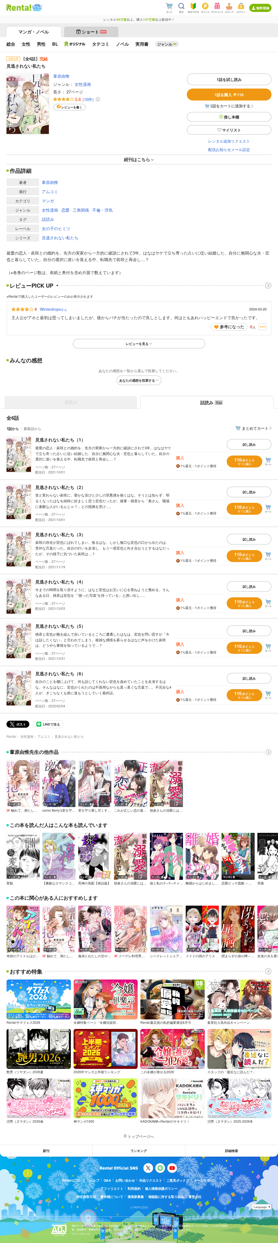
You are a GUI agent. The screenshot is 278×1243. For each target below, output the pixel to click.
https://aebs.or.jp (81, 1233)
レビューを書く (71, 107)
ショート (94, 32)
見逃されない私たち (60, 237)
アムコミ (50, 191)
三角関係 (81, 210)
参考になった (232, 326)
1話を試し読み (229, 79)
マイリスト (231, 130)
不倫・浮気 (102, 210)
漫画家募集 (136, 1196)
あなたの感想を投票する (137, 380)
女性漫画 (83, 84)
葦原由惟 (61, 76)
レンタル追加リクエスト (229, 141)
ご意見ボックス (177, 1180)
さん (53, 309)
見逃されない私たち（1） (60, 440)
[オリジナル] (75, 44)
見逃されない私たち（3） (60, 534)
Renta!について (73, 1180)
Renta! (11, 736)
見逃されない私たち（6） (60, 673)
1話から (13, 428)
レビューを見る (137, 343)
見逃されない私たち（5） (60, 626)
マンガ (48, 200)
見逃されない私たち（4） (60, 582)
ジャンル (164, 44)
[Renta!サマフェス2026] (36, 7)
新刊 (46, 1150)
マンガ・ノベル (33, 32)
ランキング (139, 1150)
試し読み (249, 444)
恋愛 (65, 210)
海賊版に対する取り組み (166, 1196)
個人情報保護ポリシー (161, 1188)
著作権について (111, 1196)
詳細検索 (231, 1150)
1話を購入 (229, 94)
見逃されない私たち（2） (60, 487)
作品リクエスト (150, 1180)
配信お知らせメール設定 (229, 149)
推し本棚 (231, 117)
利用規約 (134, 1188)
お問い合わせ (125, 1180)
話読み (48, 219)
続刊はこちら (137, 159)
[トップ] (19, 7)
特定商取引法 (86, 1196)
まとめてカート (255, 428)
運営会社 (194, 1196)
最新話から (32, 428)
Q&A (107, 1180)
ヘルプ (94, 1180)
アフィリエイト (111, 1188)
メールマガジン (205, 1180)
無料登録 (262, 7)
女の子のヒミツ (56, 228)
